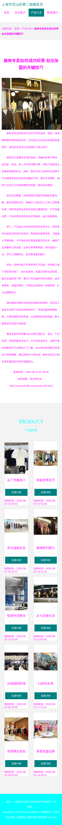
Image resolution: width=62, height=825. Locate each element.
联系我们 (52, 12)
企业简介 (20, 12)
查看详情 (16, 492)
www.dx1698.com (31, 812)
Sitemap (52, 817)
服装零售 (47, 812)
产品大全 (36, 12)
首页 (6, 12)
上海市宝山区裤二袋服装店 (22, 4)
